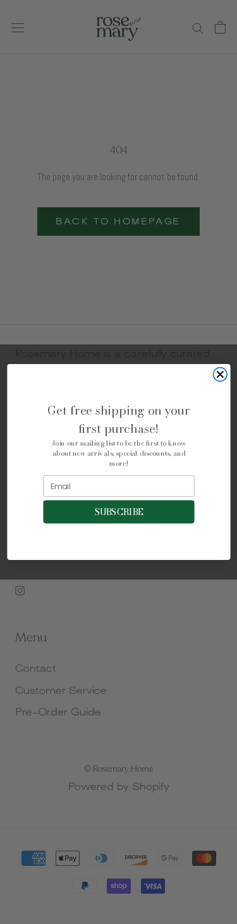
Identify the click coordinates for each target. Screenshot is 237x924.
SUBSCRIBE (118, 511)
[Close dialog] (220, 375)
